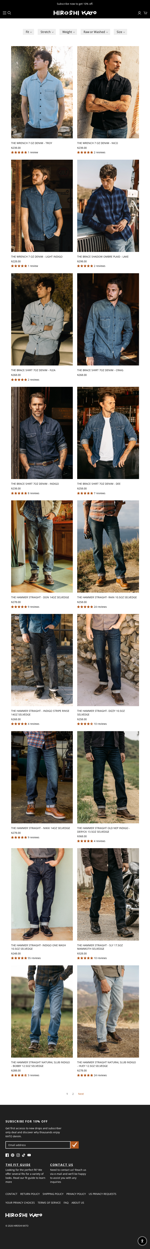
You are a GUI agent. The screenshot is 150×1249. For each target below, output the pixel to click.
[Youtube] (29, 1155)
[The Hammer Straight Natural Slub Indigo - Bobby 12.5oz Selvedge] (42, 1011)
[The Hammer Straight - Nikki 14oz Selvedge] (42, 777)
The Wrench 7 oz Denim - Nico (97, 143)
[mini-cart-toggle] (145, 13)
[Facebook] (7, 1155)
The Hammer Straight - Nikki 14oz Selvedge (40, 828)
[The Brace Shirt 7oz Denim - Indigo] (42, 433)
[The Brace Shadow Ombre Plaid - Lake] (108, 206)
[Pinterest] (12, 1155)
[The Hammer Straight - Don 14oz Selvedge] (42, 546)
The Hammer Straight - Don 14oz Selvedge (40, 597)
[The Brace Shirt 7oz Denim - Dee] (108, 433)
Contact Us (61, 1165)
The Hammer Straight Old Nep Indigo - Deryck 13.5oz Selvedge (103, 829)
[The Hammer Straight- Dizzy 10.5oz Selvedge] (108, 660)
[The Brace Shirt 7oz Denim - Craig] (108, 319)
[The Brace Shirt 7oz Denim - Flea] (42, 319)
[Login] (139, 13)
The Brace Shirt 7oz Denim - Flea (33, 370)
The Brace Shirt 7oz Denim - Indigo (35, 483)
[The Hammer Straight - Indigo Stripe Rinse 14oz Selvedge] (42, 660)
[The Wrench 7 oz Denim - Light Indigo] (42, 206)
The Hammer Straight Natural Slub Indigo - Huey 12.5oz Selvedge (106, 1064)
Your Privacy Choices (20, 1202)
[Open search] (9, 13)
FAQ (66, 1202)
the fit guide (18, 1165)
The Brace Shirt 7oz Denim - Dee (99, 483)
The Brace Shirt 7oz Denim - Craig (100, 370)
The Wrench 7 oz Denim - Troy (31, 143)
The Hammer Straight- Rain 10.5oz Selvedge (107, 597)
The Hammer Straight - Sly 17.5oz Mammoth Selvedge (100, 947)
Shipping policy (53, 1194)
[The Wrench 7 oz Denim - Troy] (42, 92)
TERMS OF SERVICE (49, 1202)
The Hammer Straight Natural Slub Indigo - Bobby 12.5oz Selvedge (40, 1064)
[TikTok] (23, 1155)
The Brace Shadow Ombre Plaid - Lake (103, 256)
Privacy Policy (76, 1194)
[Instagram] (18, 1155)
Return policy (30, 1194)
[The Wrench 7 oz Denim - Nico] (108, 92)
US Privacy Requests (102, 1194)
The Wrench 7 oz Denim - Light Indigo (37, 256)
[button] (28, 32)
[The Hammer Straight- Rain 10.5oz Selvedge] (108, 546)
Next (81, 1094)
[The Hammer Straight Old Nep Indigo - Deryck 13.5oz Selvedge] (108, 777)
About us (78, 1202)
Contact (11, 1194)
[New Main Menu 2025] (4, 13)
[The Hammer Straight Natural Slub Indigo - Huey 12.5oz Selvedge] (108, 1011)
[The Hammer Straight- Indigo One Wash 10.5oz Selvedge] (42, 894)
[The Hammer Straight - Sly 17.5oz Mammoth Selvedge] (108, 894)
